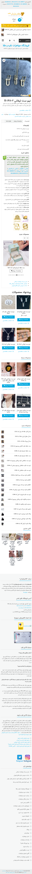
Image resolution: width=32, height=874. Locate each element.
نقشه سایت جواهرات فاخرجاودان (21, 860)
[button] (3, 60)
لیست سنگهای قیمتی (24, 850)
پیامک (18, 171)
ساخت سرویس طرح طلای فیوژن (19, 286)
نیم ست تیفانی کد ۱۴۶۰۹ (8, 344)
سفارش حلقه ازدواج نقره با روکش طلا (18, 284)
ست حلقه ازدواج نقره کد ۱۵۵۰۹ (16, 268)
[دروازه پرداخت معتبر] (20, 626)
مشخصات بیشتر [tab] (18, 121)
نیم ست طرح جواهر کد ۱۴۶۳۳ (23, 313)
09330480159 (17, 4)
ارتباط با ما (21, 608)
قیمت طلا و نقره (25, 819)
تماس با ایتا (24, 171)
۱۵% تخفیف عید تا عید (23, 813)
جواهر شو (26, 833)
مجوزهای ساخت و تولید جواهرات (21, 806)
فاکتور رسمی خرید (24, 802)
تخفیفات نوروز (25, 816)
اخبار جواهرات (25, 836)
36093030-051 (24, 4)
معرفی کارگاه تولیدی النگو (23, 809)
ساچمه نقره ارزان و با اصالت (23, 740)
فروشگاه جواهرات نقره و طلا (22, 789)
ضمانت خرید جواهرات (24, 792)
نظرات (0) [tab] (8, 121)
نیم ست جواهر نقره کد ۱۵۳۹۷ (8, 411)
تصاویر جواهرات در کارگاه (23, 857)
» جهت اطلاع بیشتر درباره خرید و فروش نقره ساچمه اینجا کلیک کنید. (16, 733)
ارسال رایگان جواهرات (24, 799)
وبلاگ (28, 830)
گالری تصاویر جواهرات (24, 853)
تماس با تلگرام (24, 169)
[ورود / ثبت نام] (10, 40)
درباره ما (25, 592)
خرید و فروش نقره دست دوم (22, 823)
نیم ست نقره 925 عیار (20, 116)
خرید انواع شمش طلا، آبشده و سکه (21, 782)
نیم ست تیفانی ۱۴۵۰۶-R (23, 344)
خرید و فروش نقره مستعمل (23, 826)
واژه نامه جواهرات (24, 840)
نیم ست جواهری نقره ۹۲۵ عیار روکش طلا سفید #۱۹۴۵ (8, 381)
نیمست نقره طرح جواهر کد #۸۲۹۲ (23, 380)
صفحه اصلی (25, 48)
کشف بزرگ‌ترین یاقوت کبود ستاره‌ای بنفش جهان (18, 779)
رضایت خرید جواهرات (24, 796)
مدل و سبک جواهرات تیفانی (20, 282)
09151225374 (14, 2)
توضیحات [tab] (27, 121)
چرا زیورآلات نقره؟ (24, 843)
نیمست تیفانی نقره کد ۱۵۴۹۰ (8, 313)
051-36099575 (27, 606)
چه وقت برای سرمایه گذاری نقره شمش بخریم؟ (19, 744)
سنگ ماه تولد (26, 847)
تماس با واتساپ (13, 169)
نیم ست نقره (18, 48)
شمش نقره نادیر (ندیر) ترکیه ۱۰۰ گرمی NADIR (19, 746)
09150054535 (8, 2)
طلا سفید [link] (13, 140)
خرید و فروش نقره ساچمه (24, 738)
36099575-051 (22, 2)
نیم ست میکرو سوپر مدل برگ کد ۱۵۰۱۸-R (24, 411)
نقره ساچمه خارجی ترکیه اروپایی (22, 742)
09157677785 (10, 4)
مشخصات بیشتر (16, 271)
